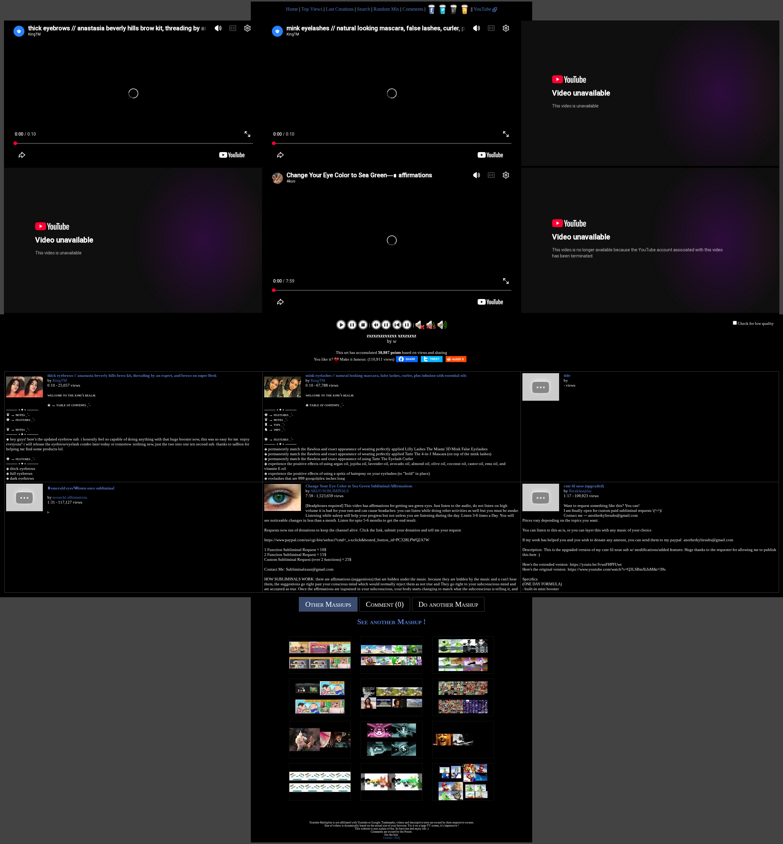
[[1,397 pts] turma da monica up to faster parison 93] (320, 714)
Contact (387, 837)
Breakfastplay (580, 491)
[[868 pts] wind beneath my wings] (391, 714)
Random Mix (386, 9)
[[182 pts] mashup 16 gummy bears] (463, 798)
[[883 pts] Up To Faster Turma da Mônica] (320, 672)
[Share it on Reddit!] (456, 359)
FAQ (397, 837)
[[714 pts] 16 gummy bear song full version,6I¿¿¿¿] (391, 672)
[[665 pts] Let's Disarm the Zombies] (463, 756)
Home (292, 9)
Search (363, 9)
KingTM (60, 380)
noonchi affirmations (70, 497)
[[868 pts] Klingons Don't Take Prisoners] (320, 756)
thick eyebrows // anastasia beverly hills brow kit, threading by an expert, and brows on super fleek (132, 375)
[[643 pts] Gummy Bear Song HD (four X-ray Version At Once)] (391, 756)
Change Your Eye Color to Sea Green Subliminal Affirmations (359, 486)
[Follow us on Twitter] (442, 9)
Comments (413, 9)
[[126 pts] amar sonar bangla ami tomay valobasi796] (320, 798)
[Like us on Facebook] (431, 9)
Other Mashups (328, 604)
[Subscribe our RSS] (464, 9)
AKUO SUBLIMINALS (329, 491)
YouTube (482, 9)
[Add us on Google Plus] (453, 9)
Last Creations (340, 9)
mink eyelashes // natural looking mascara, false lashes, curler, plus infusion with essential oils (386, 375)
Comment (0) (385, 604)
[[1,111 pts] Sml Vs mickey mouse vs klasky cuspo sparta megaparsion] (463, 714)
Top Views (311, 9)
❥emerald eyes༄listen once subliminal (80, 488)
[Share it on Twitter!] (432, 359)
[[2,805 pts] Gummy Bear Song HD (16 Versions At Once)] (463, 672)
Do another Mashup (448, 604)
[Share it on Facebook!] (407, 359)
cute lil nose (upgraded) (584, 486)
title (567, 375)
